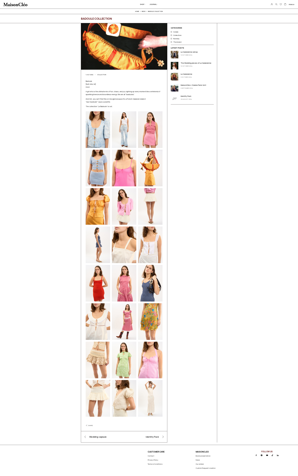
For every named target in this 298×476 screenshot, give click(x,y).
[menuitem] (292, 4)
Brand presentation (203, 456)
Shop (142, 4)
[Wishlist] (281, 4)
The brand (177, 42)
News (198, 460)
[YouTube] (267, 455)
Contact (151, 456)
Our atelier (200, 464)
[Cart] (285, 4)
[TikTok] (272, 455)
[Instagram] (261, 455)
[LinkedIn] (277, 455)
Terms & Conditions (155, 464)
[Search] (276, 4)
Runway (176, 39)
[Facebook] (256, 455)
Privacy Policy (153, 460)
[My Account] (272, 4)
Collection (101, 74)
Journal (153, 4)
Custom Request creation (206, 468)
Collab (175, 32)
